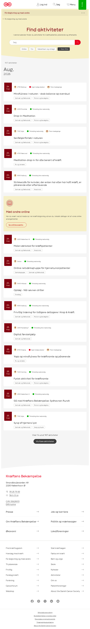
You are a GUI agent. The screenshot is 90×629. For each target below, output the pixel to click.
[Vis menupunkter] (45, 13)
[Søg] (78, 42)
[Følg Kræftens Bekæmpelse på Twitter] (45, 601)
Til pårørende (11, 564)
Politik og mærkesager (64, 521)
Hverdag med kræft (14, 553)
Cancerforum (12, 586)
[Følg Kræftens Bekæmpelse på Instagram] (38, 601)
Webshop (10, 591)
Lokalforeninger (60, 531)
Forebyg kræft (12, 575)
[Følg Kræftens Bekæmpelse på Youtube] (57, 601)
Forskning (10, 580)
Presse (9, 511)
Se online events (16, 225)
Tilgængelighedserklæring (45, 622)
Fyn (32, 49)
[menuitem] (41, 4)
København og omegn (46, 49)
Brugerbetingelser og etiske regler (45, 616)
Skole (53, 564)
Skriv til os (13, 495)
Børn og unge (57, 559)
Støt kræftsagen (58, 548)
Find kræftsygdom (14, 548)
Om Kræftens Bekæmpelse (21, 521)
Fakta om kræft (58, 553)
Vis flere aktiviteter (45, 441)
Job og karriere (59, 511)
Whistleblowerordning (45, 612)
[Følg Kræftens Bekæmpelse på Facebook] (32, 601)
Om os (54, 580)
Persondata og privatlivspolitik (45, 619)
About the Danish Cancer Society (65, 591)
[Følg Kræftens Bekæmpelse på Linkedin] (51, 601)
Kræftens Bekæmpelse (23, 476)
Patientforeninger (58, 586)
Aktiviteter (55, 575)
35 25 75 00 (14, 492)
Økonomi (11, 531)
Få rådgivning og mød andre (16, 19)
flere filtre (64, 49)
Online (24, 49)
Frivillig (9, 569)
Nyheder (54, 569)
